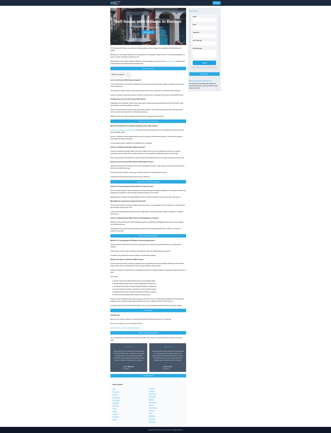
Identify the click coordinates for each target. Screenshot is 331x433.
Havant (114, 411)
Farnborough (116, 397)
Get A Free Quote (148, 375)
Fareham (151, 388)
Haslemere (117, 328)
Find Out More (148, 310)
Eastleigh (152, 391)
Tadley (114, 419)
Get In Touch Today (148, 68)
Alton (112, 328)
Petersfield (131, 328)
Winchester (115, 417)
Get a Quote (147, 32)
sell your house (170, 61)
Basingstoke (116, 400)
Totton (151, 413)
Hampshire (115, 403)
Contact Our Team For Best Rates (148, 121)
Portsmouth (152, 397)
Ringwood (152, 421)
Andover (151, 405)
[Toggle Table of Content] (127, 74)
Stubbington (152, 402)
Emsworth (115, 414)
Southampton (153, 408)
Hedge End (152, 394)
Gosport (151, 399)
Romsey (151, 410)
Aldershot (115, 394)
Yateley (114, 408)
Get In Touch (204, 74)
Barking (137, 328)
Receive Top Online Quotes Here (148, 236)
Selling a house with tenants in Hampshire (123, 130)
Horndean (115, 405)
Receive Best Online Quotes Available (148, 181)
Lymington (152, 419)
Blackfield (152, 416)
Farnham (124, 328)
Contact (216, 3)
